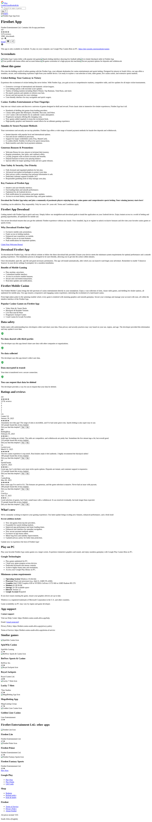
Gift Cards (10, 784)
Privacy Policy (11, 809)
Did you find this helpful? (10, 427)
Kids (17, 5)
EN (3, 11)
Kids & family (11, 797)
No (27, 427)
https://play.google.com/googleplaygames (93, 49)
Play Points (10, 782)
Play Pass (9, 780)
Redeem (9, 793)
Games (3, 5)
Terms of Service (12, 807)
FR (5, 14)
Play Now (5, 770)
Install (3, 42)
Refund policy (11, 795)
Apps (8, 5)
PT (7, 14)
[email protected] (12, 622)
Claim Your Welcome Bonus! (12, 244)
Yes (23, 427)
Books (12, 5)
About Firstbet (11, 811)
